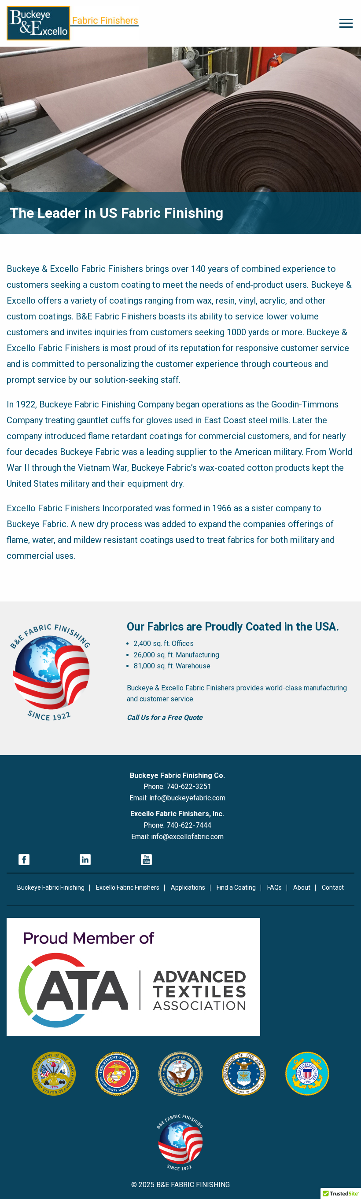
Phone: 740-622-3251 (177, 786)
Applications (188, 887)
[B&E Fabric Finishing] (73, 23)
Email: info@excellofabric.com (177, 836)
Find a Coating (236, 887)
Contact (333, 887)
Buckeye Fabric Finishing (51, 887)
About (301, 887)
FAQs (274, 887)
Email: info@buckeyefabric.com (177, 798)
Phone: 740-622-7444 (177, 825)
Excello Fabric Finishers (127, 887)
